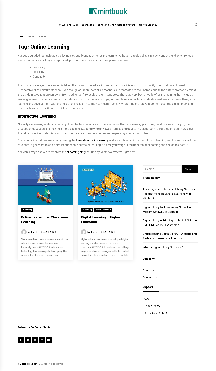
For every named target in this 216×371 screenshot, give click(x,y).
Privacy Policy (151, 305)
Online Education (103, 210)
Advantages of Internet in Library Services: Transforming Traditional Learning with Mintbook (169, 193)
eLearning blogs (77, 152)
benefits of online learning (92, 140)
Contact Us (150, 277)
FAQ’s (146, 298)
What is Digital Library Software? (163, 247)
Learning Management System (116, 25)
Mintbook (32, 232)
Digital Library (148, 25)
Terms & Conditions (155, 312)
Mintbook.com (28, 364)
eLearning (88, 25)
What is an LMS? (68, 25)
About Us (148, 270)
